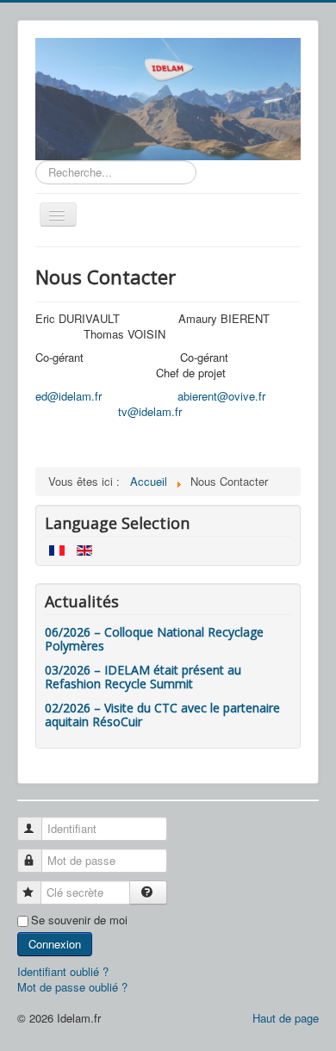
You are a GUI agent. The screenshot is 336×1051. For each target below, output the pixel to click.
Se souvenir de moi (79, 920)
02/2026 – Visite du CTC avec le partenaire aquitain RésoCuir (162, 715)
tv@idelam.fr (150, 411)
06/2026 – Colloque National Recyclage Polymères (154, 639)
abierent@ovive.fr (221, 396)
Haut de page (285, 1018)
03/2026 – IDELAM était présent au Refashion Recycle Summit (143, 677)
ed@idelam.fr (68, 396)
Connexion (54, 944)
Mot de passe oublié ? (72, 987)
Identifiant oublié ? (63, 971)
